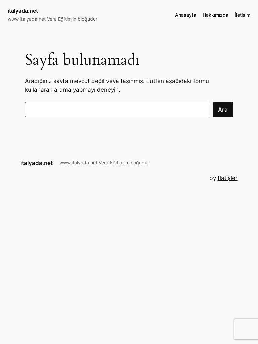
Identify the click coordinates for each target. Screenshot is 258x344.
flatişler (228, 178)
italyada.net (23, 10)
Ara (223, 109)
